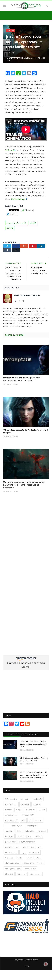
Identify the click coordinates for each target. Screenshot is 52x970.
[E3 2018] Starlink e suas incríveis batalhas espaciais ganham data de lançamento (13, 273)
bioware (36, 804)
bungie (19, 809)
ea (6, 826)
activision (24, 799)
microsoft (9, 836)
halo (19, 831)
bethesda (25, 804)
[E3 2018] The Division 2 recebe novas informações (39, 270)
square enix (34, 852)
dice (23, 820)
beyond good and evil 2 (16, 223)
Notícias (10, 31)
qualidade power (12, 847)
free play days (17, 826)
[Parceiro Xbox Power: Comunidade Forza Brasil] (26, 938)
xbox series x (35, 874)
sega (23, 852)
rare (40, 847)
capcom (42, 809)
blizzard (8, 809)
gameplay (9, 831)
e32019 (38, 820)
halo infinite (30, 831)
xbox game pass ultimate (33, 863)
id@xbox (42, 831)
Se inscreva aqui (18, 199)
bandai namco (11, 804)
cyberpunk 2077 (27, 815)
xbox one (9, 874)
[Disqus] (26, 537)
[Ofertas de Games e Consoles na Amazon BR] (26, 669)
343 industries (11, 799)
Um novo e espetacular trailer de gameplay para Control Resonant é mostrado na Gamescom (23, 485)
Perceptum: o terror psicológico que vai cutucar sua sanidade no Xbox (22, 379)
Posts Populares (30, 734)
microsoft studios (24, 836)
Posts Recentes (12, 734)
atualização (37, 799)
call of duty (30, 809)
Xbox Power (33, 960)
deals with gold (11, 820)
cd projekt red (11, 815)
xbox (38, 858)
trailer (20, 858)
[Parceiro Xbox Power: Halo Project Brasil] (26, 914)
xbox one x (21, 874)
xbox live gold (30, 868)
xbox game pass (12, 863)
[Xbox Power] (26, 5)
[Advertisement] (26, 690)
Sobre (26, 966)
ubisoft (10, 228)
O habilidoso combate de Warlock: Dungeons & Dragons (25, 431)
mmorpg (38, 836)
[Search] (47, 5)
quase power (28, 847)
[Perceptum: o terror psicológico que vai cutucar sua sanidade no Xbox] (26, 360)
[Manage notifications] (46, 964)
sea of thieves (11, 852)
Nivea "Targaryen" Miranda (19, 58)
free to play (32, 826)
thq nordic (9, 858)
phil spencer (10, 842)
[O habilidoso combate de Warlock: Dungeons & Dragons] (26, 412)
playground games (27, 842)
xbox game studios (13, 868)
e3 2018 (33, 223)
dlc (30, 820)
